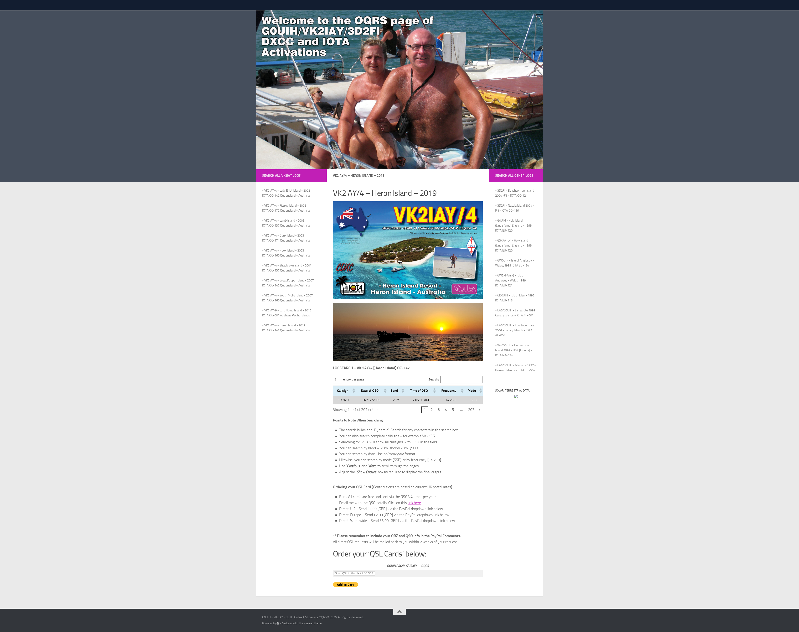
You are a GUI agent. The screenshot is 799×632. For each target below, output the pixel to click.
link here (414, 503)
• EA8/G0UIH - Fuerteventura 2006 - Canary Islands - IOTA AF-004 (514, 330)
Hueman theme (313, 623)
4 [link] (446, 409)
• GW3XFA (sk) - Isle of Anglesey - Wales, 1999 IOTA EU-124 (510, 280)
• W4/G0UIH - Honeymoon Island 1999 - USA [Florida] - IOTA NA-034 (513, 350)
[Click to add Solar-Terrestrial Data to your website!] (516, 397)
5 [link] (453, 409)
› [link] (479, 409)
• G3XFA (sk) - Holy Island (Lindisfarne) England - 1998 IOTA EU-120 (513, 245)
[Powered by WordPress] (278, 623)
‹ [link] (417, 409)
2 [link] (432, 409)
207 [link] (471, 409)
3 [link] (439, 409)
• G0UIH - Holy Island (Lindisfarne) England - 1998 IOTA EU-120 (513, 225)
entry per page (353, 379)
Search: (433, 379)
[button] (353, 390)
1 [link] (425, 409)
